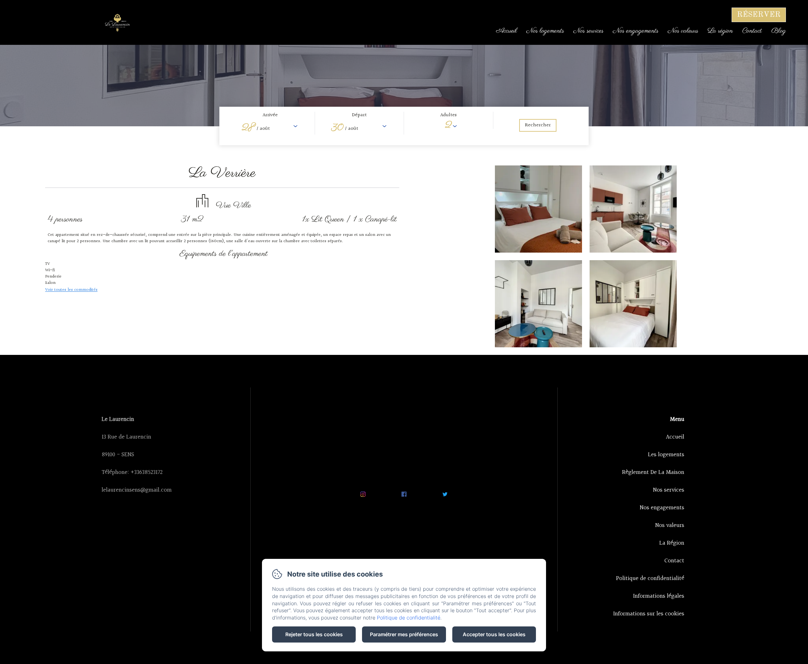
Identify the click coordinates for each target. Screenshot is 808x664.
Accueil (506, 31)
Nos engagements (635, 31)
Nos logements (545, 31)
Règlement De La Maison (653, 472)
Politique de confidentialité (650, 578)
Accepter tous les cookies (494, 634)
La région (720, 31)
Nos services (588, 31)
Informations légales (658, 596)
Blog (778, 31)
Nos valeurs (683, 31)
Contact (752, 31)
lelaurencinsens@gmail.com (137, 490)
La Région (671, 543)
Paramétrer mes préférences (404, 634)
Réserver (759, 15)
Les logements (666, 454)
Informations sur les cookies (648, 614)
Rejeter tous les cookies (314, 634)
